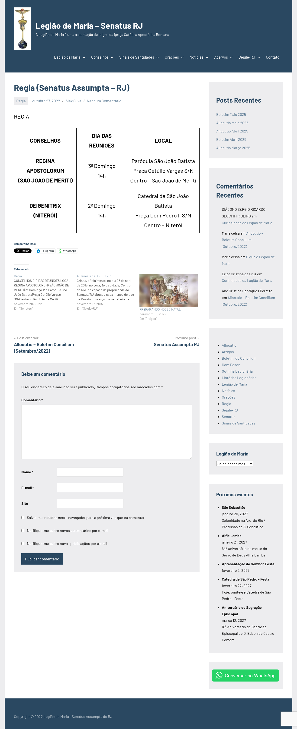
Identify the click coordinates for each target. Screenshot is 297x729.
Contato (272, 57)
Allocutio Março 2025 (233, 147)
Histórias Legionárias (239, 377)
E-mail (27, 487)
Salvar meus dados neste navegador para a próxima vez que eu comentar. (86, 517)
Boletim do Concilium (239, 358)
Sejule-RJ (247, 57)
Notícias (196, 57)
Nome (27, 472)
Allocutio (229, 345)
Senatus (228, 416)
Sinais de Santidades (136, 57)
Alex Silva (73, 100)
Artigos (228, 351)
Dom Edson (231, 364)
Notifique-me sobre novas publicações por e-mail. (67, 543)
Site (24, 503)
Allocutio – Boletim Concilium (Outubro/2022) (242, 240)
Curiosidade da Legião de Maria (247, 222)
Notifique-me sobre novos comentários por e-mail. (68, 530)
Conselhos (100, 57)
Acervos (221, 57)
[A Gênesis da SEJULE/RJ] (108, 292)
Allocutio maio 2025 (232, 122)
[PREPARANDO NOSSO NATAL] (168, 290)
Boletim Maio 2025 (231, 114)
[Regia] (45, 292)
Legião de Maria (67, 57)
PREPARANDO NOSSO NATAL (160, 309)
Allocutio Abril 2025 (232, 131)
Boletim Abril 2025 (231, 139)
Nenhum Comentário (104, 100)
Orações (172, 57)
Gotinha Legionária (237, 371)
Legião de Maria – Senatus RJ (89, 25)
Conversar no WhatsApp (250, 675)
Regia (21, 100)
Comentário (32, 400)
